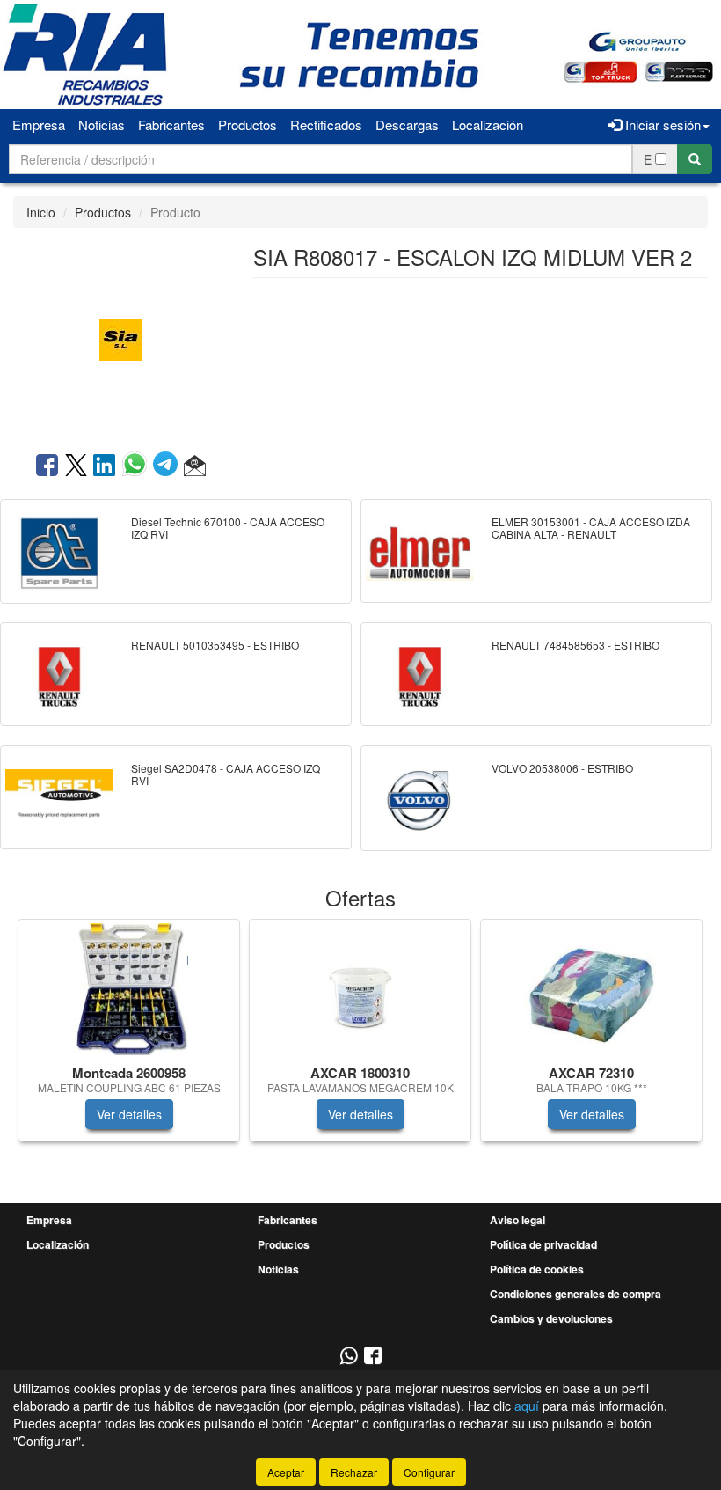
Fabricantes (171, 124)
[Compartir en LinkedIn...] (104, 466)
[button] (195, 466)
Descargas (407, 124)
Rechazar (354, 1471)
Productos (247, 124)
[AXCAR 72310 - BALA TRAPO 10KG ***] (591, 989)
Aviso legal (517, 1220)
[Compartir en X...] (76, 466)
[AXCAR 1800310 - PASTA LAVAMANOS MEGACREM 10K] (360, 989)
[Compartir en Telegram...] (168, 466)
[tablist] (360, 1039)
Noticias (101, 124)
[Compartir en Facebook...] (47, 466)
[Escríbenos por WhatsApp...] (348, 1356)
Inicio (40, 212)
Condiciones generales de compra (575, 1294)
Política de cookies (537, 1269)
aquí (526, 1405)
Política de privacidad (543, 1244)
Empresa (38, 124)
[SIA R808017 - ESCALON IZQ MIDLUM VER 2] (120, 338)
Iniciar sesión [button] (661, 124)
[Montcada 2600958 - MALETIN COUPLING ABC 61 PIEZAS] (129, 989)
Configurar (429, 1471)
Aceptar (285, 1471)
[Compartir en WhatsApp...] (137, 466)
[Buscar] (694, 159)
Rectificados (326, 124)
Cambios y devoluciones (551, 1318)
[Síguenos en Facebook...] (372, 1356)
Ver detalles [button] (129, 1114)
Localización (487, 124)
